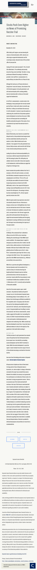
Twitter (25, 439)
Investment (18, 36)
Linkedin (18, 445)
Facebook (12, 439)
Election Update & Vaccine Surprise (17, 360)
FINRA (7, 515)
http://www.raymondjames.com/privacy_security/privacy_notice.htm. (18, 561)
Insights (24, 36)
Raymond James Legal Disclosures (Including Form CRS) (14, 554)
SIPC (10, 515)
